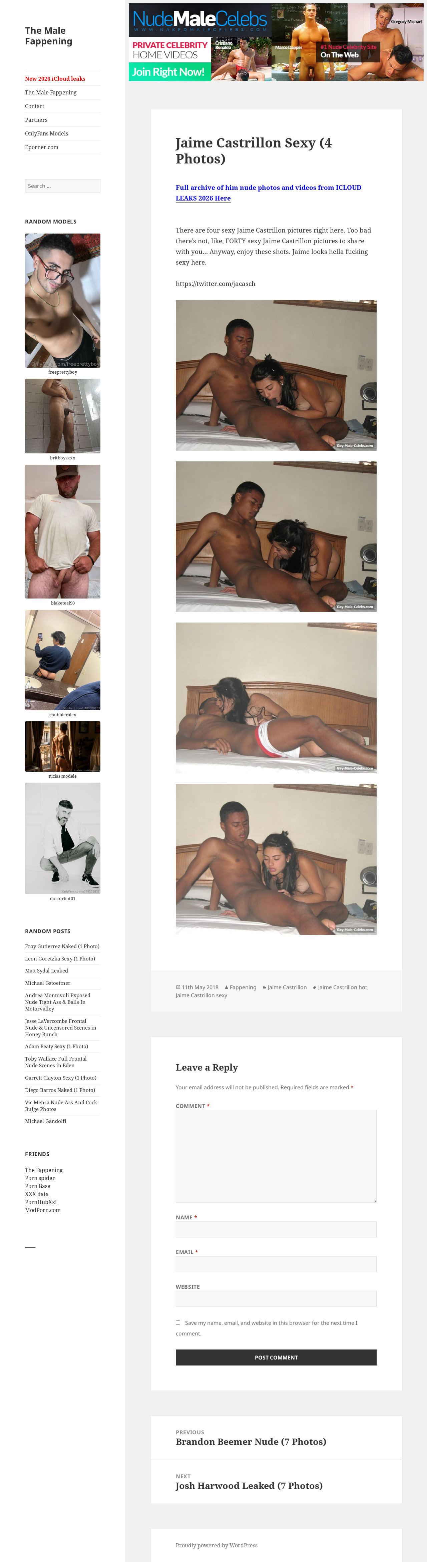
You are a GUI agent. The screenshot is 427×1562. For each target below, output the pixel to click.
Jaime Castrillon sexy (201, 995)
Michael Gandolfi (45, 1121)
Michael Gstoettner (47, 983)
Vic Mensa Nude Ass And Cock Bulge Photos (61, 1105)
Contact (34, 106)
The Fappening (44, 1170)
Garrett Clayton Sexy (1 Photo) (60, 1077)
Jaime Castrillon (287, 987)
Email (187, 1252)
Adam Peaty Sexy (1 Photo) (56, 1046)
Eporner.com (41, 147)
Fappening (243, 987)
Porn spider (40, 1178)
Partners (36, 119)
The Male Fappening (48, 35)
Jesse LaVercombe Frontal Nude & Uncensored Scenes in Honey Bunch (60, 1028)
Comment (193, 1106)
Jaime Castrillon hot (342, 987)
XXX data (37, 1194)
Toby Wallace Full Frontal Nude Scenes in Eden (56, 1062)
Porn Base (37, 1186)
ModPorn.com (43, 1210)
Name (186, 1217)
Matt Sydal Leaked (46, 970)
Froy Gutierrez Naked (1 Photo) (62, 946)
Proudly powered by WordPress (217, 1545)
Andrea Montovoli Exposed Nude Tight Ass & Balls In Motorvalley (57, 1002)
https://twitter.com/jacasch (216, 283)
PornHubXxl (41, 1202)
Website (188, 1286)
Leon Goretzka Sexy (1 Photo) (60, 958)
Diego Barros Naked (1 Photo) (60, 1090)
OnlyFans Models (46, 133)
